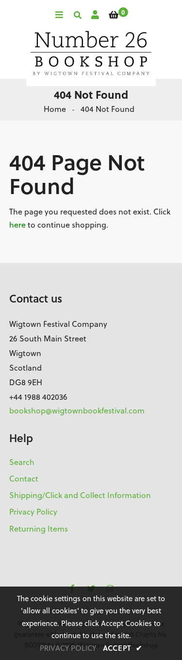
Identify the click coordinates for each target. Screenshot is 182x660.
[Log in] (95, 15)
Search (21, 462)
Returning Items (38, 528)
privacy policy (68, 648)
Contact (23, 478)
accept (123, 647)
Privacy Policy (33, 511)
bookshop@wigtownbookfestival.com (77, 410)
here (17, 224)
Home (55, 109)
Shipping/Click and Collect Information (80, 495)
